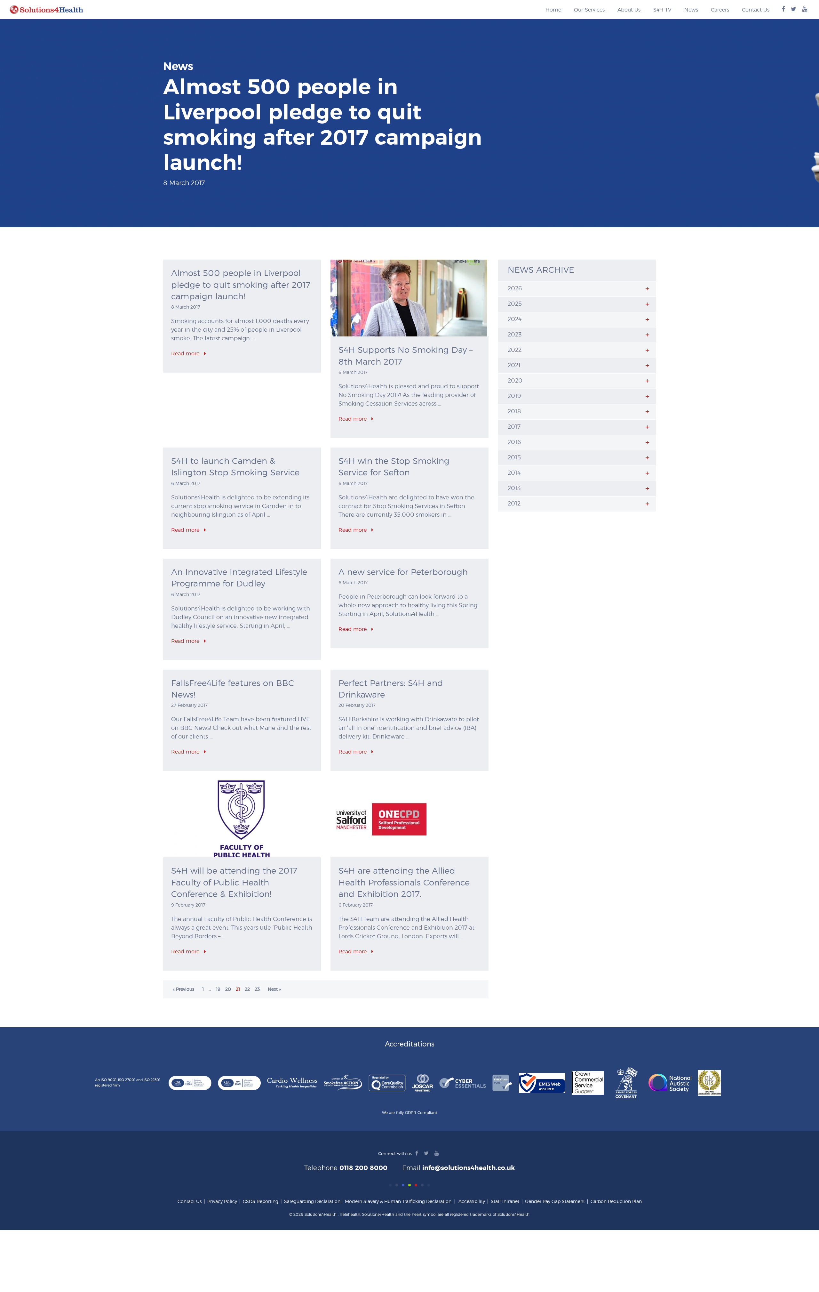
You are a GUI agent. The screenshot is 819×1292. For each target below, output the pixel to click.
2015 (514, 458)
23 (257, 989)
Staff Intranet (505, 1201)
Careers (720, 9)
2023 (514, 335)
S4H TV (662, 9)
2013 (514, 488)
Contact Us (755, 9)
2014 (514, 473)
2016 (514, 442)
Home (553, 9)
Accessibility (471, 1201)
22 (247, 989)
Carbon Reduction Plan (616, 1201)
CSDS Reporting (260, 1201)
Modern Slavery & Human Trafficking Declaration (398, 1201)
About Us (628, 9)
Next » (274, 989)
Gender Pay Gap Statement (555, 1201)
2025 (515, 304)
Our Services (589, 9)
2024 (515, 319)
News (691, 9)
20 (228, 989)
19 (218, 989)
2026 (515, 289)
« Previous (183, 989)
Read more (186, 353)
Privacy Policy (222, 1201)
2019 (514, 396)
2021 (514, 365)
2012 (514, 504)
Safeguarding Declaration (312, 1201)
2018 (514, 412)
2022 (514, 350)
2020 (515, 381)
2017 (514, 427)
